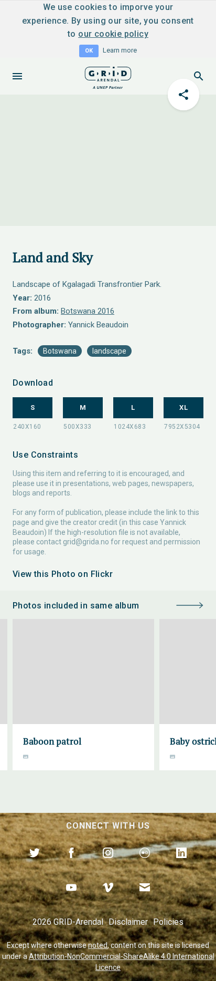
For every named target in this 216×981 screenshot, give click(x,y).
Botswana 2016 (87, 311)
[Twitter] (34, 865)
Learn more (120, 50)
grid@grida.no (86, 542)
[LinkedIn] (181, 865)
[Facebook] (71, 865)
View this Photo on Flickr (63, 574)
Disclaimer (128, 922)
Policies (168, 922)
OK (89, 50)
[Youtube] (71, 899)
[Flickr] (144, 865)
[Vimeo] (108, 899)
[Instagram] (108, 865)
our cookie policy (113, 34)
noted (97, 945)
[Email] (144, 899)
